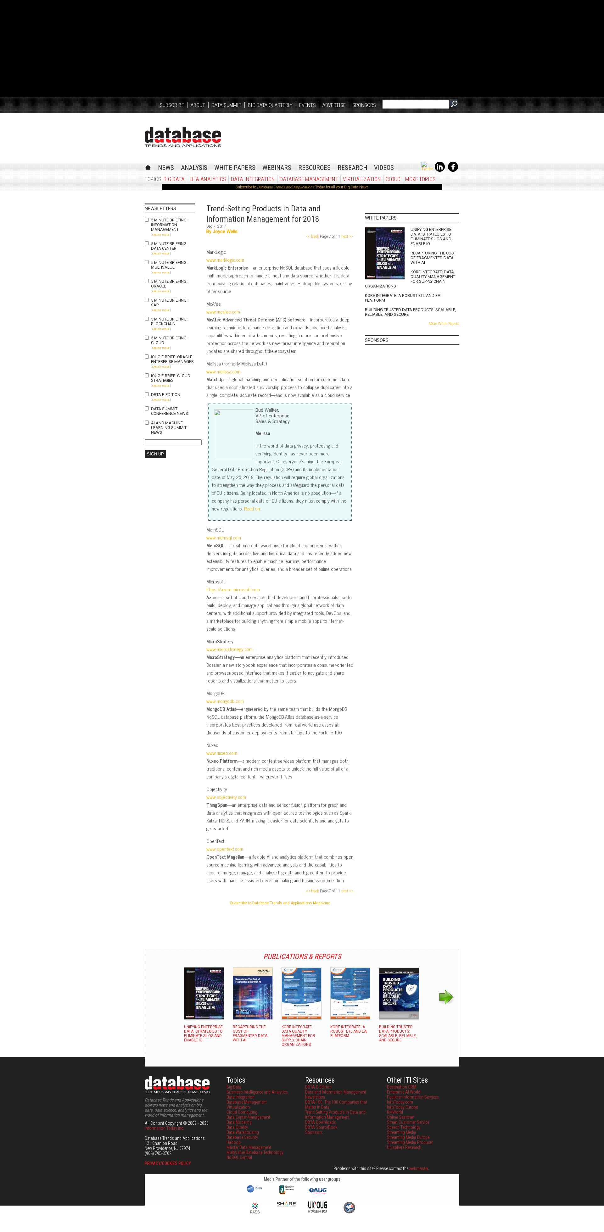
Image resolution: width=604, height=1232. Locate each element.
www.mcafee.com (223, 311)
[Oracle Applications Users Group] (317, 1193)
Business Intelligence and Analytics (257, 1092)
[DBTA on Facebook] (453, 170)
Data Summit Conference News (169, 411)
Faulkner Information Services (413, 1097)
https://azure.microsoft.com (233, 589)
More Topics (420, 179)
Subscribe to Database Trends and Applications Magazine (280, 903)
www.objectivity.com (226, 797)
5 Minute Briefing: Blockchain (169, 321)
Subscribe (172, 105)
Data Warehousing (242, 1132)
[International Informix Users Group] (286, 1193)
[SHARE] (286, 1205)
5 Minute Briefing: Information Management (169, 225)
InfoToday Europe (402, 1107)
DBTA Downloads (320, 1122)
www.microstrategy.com (229, 649)
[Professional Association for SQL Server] (254, 1214)
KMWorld (395, 1112)
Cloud (393, 179)
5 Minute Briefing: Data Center (169, 246)
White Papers (234, 167)
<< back (313, 236)
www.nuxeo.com (221, 753)
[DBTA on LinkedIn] (440, 170)
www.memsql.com (223, 537)
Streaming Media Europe (408, 1137)
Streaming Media (401, 1132)
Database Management (309, 179)
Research (352, 167)
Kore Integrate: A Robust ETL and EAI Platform (403, 298)
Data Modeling (239, 1122)
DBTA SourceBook (321, 1127)
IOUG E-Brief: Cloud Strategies (170, 378)
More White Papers (444, 323)
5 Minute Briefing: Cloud (169, 340)
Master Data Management (248, 1147)
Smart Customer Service (408, 1122)
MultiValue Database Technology (254, 1152)
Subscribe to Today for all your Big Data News (302, 187)
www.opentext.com (224, 849)
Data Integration (253, 179)
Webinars (276, 167)
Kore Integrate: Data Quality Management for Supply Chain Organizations (410, 279)
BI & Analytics (208, 179)
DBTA (183, 137)
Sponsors (364, 105)
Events (307, 105)
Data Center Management (248, 1117)
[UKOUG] (317, 1210)
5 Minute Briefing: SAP (169, 302)
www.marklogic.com (225, 260)
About (198, 105)
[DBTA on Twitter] (427, 169)
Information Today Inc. (164, 1128)
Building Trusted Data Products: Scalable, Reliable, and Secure (410, 312)
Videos (384, 167)
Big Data (174, 179)
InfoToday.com (400, 1102)
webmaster (418, 1168)
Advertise (334, 105)
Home (148, 166)
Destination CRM (401, 1087)
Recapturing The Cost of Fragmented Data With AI (433, 258)
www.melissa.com (223, 371)
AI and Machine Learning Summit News (169, 428)
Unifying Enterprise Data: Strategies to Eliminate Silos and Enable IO (431, 236)
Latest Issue (161, 234)
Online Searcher (400, 1117)
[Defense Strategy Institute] (349, 1212)
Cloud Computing (241, 1112)
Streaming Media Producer (410, 1142)
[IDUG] (255, 1192)
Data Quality (237, 1127)
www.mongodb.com (225, 701)
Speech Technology (404, 1127)
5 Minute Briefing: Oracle (169, 283)
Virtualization (362, 179)
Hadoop (233, 1142)
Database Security (242, 1137)
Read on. (252, 508)
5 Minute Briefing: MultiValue (169, 265)
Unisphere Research (404, 1147)
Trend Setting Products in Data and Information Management (335, 1115)
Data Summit (226, 105)
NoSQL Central (239, 1157)
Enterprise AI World (403, 1092)
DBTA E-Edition (165, 394)
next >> (347, 236)
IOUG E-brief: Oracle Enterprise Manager (172, 359)
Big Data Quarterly (270, 105)
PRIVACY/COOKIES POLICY (168, 1163)
